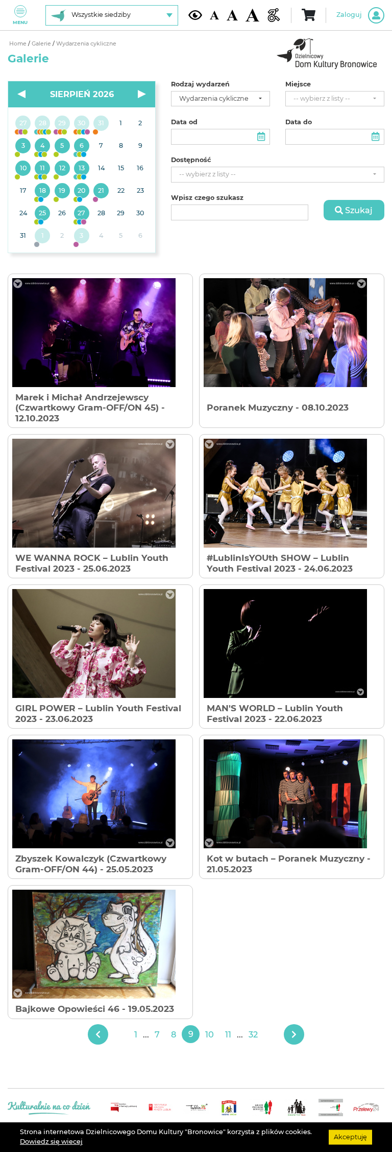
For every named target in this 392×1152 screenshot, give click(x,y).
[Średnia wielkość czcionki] (232, 15)
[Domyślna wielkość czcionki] (214, 15)
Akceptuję (350, 1137)
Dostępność (191, 160)
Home (18, 43)
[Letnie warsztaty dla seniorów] (62, 146)
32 (253, 1034)
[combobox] (220, 99)
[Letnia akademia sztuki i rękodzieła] (101, 123)
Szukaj (358, 210)
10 (209, 1034)
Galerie (42, 43)
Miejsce (298, 84)
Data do (298, 122)
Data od (184, 122)
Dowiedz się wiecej (51, 1141)
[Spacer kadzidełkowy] (101, 191)
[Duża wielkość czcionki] (252, 15)
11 (228, 1034)
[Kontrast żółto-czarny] (195, 14)
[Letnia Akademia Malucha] (23, 146)
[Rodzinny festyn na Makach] (42, 236)
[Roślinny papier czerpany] (81, 236)
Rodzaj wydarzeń (200, 84)
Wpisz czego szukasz (207, 197)
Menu (20, 22)
